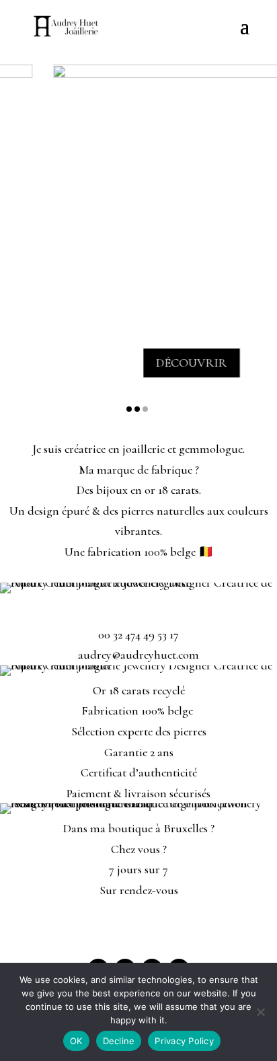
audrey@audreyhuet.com (138, 654)
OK (76, 1040)
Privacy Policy (184, 1040)
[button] (129, 409)
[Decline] (260, 1012)
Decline (119, 1040)
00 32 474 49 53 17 (138, 634)
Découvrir (182, 362)
